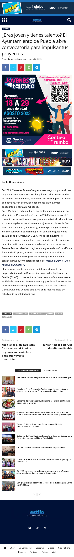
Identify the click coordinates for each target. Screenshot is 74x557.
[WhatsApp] (28, 67)
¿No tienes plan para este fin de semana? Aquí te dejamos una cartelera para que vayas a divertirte (18, 352)
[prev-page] (35, 494)
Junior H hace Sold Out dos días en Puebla (57, 346)
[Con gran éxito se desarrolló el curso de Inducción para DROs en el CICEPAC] (8, 486)
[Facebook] (5, 67)
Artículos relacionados (28, 370)
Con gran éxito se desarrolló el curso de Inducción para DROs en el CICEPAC (44, 483)
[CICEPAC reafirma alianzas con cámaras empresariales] (8, 451)
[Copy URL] (44, 67)
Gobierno (39, 547)
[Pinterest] (21, 67)
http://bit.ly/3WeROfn (57, 260)
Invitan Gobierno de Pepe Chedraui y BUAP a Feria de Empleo (44, 377)
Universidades (25, 547)
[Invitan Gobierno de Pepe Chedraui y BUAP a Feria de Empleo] (8, 380)
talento (6, 317)
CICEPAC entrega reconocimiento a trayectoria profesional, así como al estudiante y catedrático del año (43, 472)
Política (44, 552)
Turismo (34, 552)
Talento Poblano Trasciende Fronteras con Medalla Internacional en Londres (39, 425)
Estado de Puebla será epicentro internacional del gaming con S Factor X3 (44, 460)
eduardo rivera (37, 314)
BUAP (12, 547)
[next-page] (39, 494)
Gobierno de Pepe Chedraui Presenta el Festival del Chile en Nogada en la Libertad (43, 401)
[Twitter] (13, 67)
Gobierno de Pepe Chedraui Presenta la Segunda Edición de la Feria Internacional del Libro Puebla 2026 (44, 437)
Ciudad (6, 29)
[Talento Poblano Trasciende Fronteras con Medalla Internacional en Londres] (8, 427)
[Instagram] (29, 528)
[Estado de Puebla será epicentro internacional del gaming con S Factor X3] (8, 462)
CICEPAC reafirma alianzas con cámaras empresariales (41, 447)
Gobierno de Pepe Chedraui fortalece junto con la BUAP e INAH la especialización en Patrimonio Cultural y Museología (44, 413)
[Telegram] (36, 67)
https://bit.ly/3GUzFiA (13, 264)
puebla (59, 314)
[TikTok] (37, 528)
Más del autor (50, 370)
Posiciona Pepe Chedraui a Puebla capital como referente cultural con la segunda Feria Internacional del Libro (42, 390)
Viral (54, 552)
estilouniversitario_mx (15, 59)
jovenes (49, 314)
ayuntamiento (21, 314)
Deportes (22, 552)
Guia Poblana (64, 547)
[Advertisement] (37, 304)
